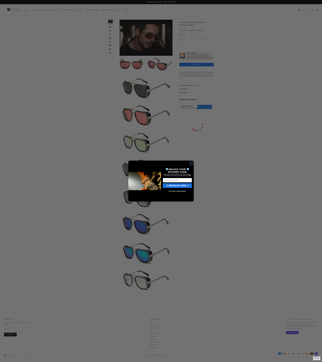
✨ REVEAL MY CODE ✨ (177, 185)
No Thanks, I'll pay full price (177, 191)
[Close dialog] (191, 163)
